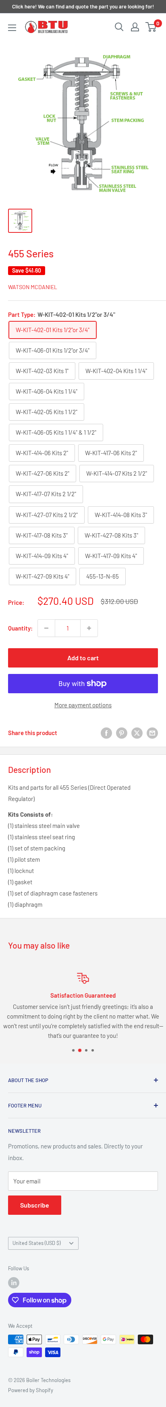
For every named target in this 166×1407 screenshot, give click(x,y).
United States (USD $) (36, 1243)
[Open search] (119, 27)
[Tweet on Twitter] (137, 733)
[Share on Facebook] (106, 733)
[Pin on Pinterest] (121, 733)
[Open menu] (12, 28)
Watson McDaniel (32, 286)
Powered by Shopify (30, 1390)
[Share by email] (152, 733)
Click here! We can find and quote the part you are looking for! (83, 6)
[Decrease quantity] (46, 628)
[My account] (135, 27)
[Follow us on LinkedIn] (13, 1282)
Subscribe (34, 1205)
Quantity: (20, 628)
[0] (151, 27)
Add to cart (83, 657)
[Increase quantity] (89, 628)
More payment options (83, 705)
